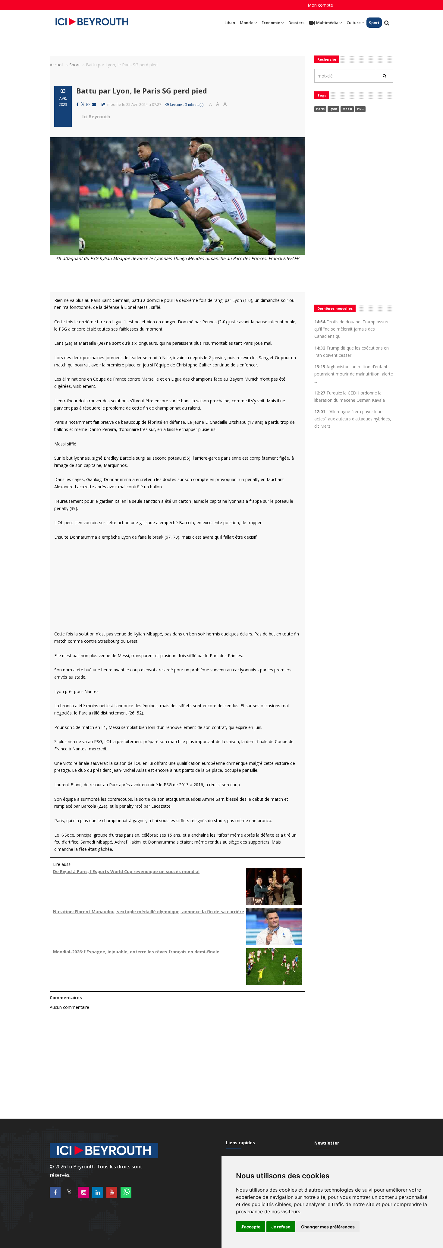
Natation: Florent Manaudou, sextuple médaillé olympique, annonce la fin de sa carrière (148, 911)
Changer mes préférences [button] (328, 1226)
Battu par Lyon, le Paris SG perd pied (141, 91)
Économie (271, 22)
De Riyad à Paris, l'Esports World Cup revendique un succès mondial (126, 871)
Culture (354, 22)
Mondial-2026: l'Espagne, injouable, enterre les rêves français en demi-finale (136, 952)
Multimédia (327, 22)
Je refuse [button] (280, 1226)
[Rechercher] (384, 76)
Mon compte (320, 5)
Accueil (56, 65)
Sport (374, 22)
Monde (246, 22)
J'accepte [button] (250, 1226)
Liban (230, 22)
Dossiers (296, 22)
